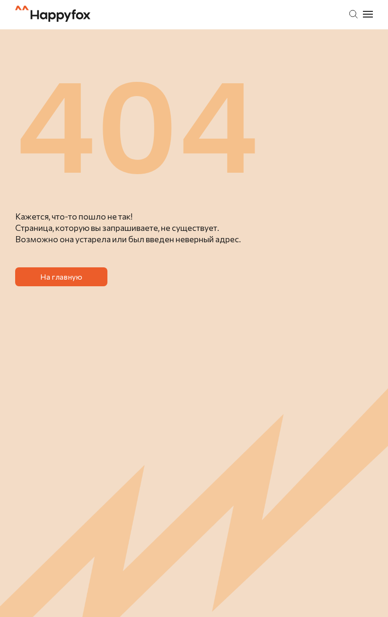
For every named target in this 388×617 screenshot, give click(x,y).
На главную (61, 276)
